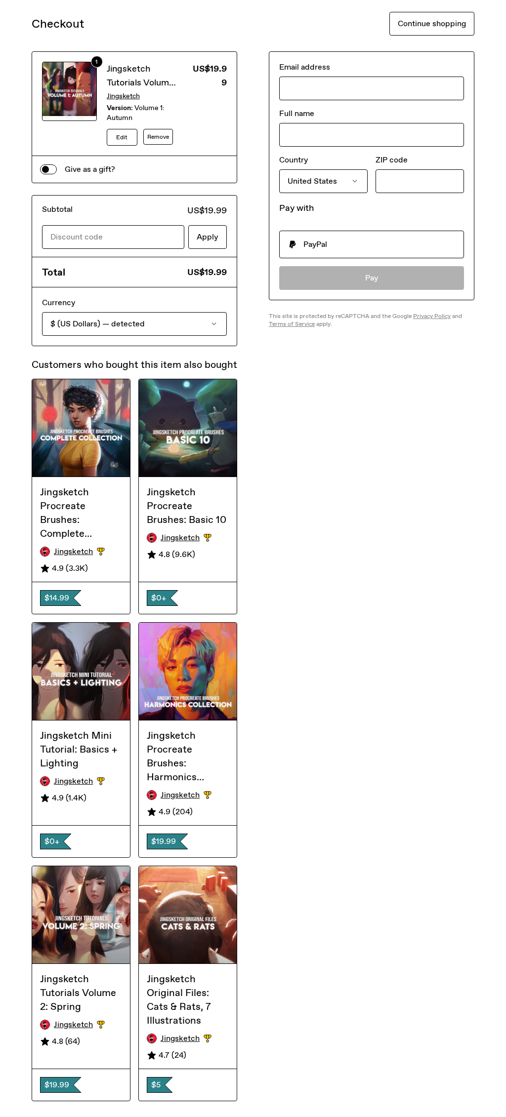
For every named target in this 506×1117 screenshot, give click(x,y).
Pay (372, 277)
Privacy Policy (432, 316)
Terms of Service (292, 323)
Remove (158, 136)
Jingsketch (123, 96)
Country (293, 159)
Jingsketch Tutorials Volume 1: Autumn (140, 82)
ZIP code (392, 159)
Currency (58, 302)
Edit (121, 137)
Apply (207, 236)
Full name (296, 113)
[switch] (48, 169)
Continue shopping (432, 23)
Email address (304, 67)
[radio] (371, 244)
